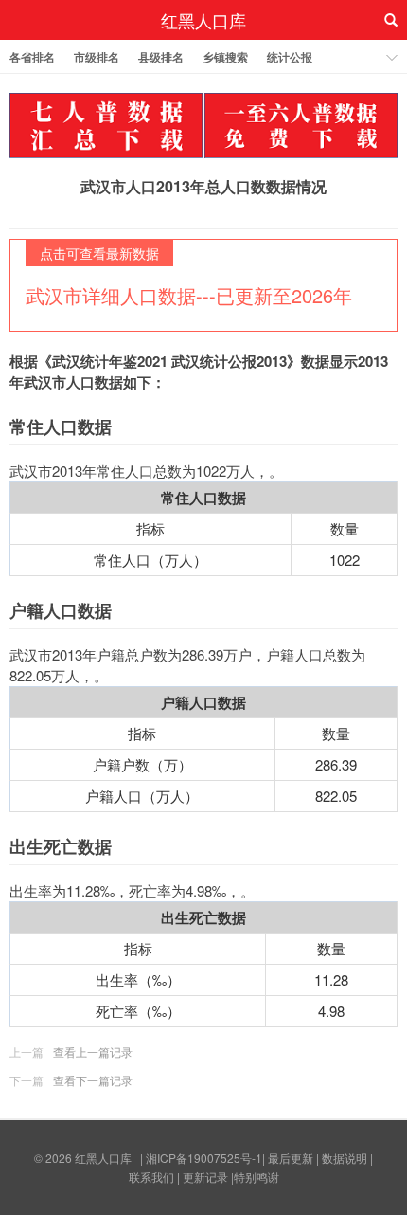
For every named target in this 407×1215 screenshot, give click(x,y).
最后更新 (290, 1158)
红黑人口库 (203, 20)
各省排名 (32, 56)
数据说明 (344, 1158)
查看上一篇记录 (93, 1051)
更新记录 (205, 1177)
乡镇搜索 (225, 56)
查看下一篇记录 (93, 1080)
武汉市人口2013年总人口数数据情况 (203, 186)
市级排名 (96, 56)
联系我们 (151, 1177)
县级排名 (161, 56)
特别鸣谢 (256, 1177)
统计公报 (289, 56)
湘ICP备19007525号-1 (204, 1158)
